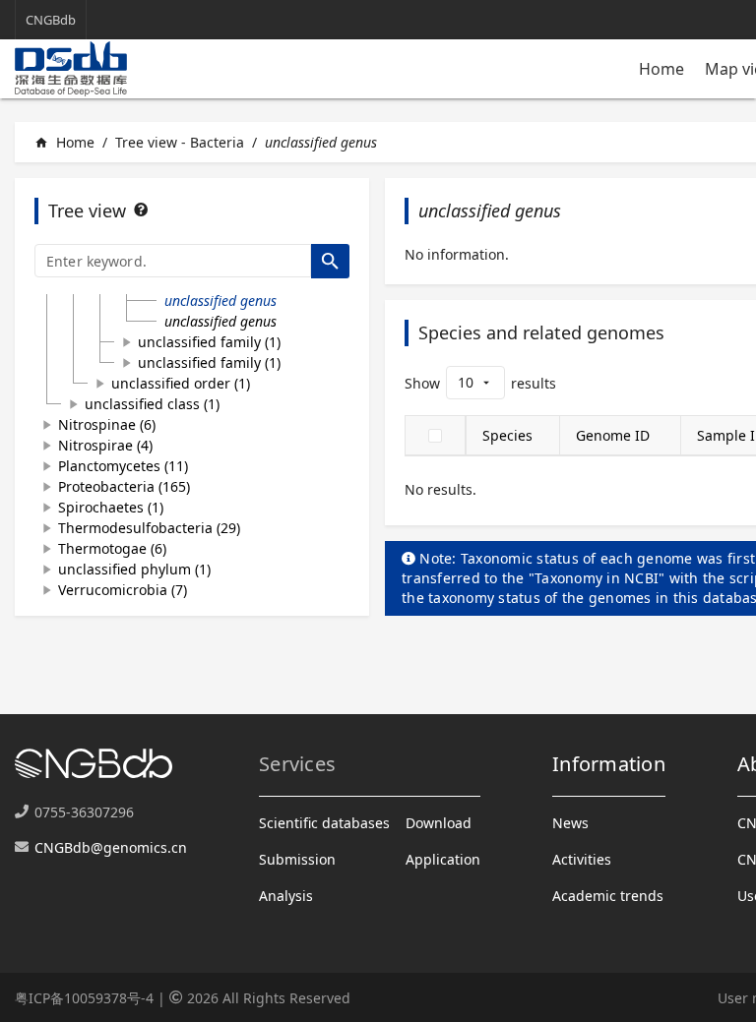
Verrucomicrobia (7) (122, 589)
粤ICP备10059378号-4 (84, 998)
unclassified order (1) (180, 383)
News (570, 822)
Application (443, 859)
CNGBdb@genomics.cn (110, 847)
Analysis (286, 895)
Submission (297, 859)
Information (608, 764)
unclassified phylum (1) (134, 569)
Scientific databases (324, 822)
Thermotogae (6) (112, 548)
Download (439, 822)
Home (661, 69)
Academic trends (607, 895)
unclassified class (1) (152, 403)
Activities (581, 859)
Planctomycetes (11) (123, 465)
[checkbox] (435, 436)
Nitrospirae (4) (105, 445)
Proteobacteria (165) (124, 486)
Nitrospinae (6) (107, 424)
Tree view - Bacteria (179, 142)
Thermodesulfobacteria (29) (149, 527)
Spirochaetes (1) (110, 507)
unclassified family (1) (209, 341)
